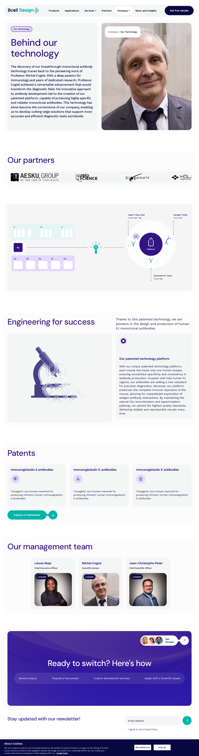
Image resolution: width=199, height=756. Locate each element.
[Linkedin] (53, 583)
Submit (187, 720)
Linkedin (42, 576)
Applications (72, 10)
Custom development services (111, 678)
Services (89, 10)
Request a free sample (65, 678)
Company (122, 10)
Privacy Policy (150, 729)
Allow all (162, 747)
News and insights (146, 10)
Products (54, 10)
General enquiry (28, 678)
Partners (107, 10)
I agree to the (142, 729)
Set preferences (143, 747)
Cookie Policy (62, 753)
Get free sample (179, 10)
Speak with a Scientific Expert (162, 678)
